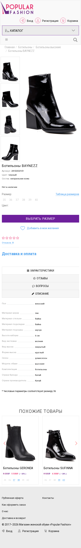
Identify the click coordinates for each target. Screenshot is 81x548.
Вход (30, 20)
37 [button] (17, 199)
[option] (10, 69)
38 (19, 480)
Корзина (72, 20)
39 (59, 480)
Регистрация (50, 20)
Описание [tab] (41, 293)
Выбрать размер (40, 218)
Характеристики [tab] (41, 270)
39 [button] (29, 199)
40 (64, 480)
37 (14, 480)
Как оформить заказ (14, 504)
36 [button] (10, 199)
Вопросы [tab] (42, 286)
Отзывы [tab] (42, 278)
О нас (5, 511)
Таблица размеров (67, 194)
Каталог (16, 30)
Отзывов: (7, 243)
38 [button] (23, 199)
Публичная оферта (12, 498)
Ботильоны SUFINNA (58, 468)
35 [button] (4, 199)
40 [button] (36, 199)
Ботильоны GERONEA (18, 468)
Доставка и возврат (14, 518)
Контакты (48, 498)
